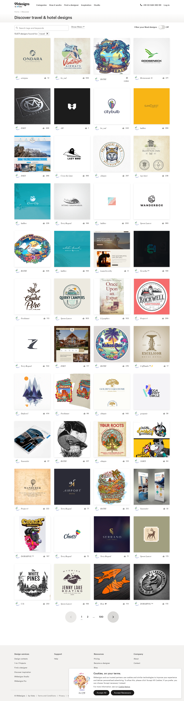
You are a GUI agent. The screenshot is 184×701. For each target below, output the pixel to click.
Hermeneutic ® (146, 78)
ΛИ (62, 128)
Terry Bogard (66, 223)
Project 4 (143, 318)
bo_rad (63, 78)
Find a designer (71, 5)
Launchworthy (106, 270)
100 (101, 616)
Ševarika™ (144, 270)
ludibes (143, 128)
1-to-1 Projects (20, 663)
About (136, 659)
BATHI (103, 79)
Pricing (97, 659)
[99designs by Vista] (21, 5)
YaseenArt (25, 461)
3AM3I (143, 461)
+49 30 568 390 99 (152, 5)
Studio (97, 5)
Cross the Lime (67, 175)
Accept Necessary (122, 692)
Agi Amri (143, 175)
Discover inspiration (22, 672)
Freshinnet (25, 318)
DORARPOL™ (27, 556)
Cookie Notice (124, 687)
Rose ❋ (103, 603)
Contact (137, 663)
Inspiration (86, 5)
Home (16, 12)
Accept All (101, 692)
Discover (25, 12)
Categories (41, 5)
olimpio (103, 175)
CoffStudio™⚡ (146, 366)
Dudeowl (24, 413)
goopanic (144, 413)
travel (42, 33)
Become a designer (102, 663)
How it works (55, 5)
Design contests (21, 659)
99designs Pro (20, 681)
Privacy (62, 696)
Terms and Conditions (47, 696)
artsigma (24, 78)
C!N (83, 693)
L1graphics (104, 318)
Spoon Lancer (145, 223)
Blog (96, 668)
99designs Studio (21, 676)
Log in (167, 5)
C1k (22, 603)
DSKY (23, 128)
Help (56, 659)
